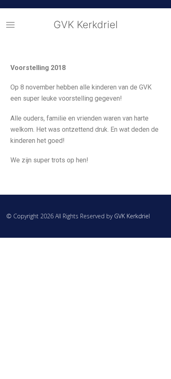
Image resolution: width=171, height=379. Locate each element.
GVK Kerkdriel (86, 25)
